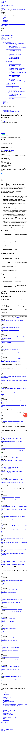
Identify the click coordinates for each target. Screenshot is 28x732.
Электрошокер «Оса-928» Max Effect (9, 650)
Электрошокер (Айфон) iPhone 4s (11, 111)
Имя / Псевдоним (5, 299)
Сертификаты (6, 698)
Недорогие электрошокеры (15, 66)
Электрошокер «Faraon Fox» (7, 621)
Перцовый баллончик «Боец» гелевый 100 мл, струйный (14, 542)
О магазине (6, 694)
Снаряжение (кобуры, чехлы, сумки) (17, 47)
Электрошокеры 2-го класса (15, 71)
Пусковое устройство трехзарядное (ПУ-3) (10, 361)
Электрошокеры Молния (14, 75)
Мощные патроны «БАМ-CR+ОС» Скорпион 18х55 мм (13, 509)
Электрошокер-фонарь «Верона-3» (9, 640)
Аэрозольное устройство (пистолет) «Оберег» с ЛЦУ (13, 564)
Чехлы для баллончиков (14, 60)
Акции (4, 101)
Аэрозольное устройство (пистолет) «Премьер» (12, 482)
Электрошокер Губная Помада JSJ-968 (9, 659)
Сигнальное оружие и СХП (12, 86)
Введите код (4, 312)
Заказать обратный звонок (7, 4)
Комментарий (4, 305)
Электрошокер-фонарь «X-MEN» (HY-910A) (11, 611)
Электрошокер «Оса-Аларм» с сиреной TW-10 (11, 583)
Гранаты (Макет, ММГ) (14, 95)
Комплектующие (13, 46)
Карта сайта (6, 700)
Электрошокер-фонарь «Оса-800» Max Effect (11, 602)
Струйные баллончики (14, 57)
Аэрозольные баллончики (15, 50)
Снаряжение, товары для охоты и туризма (15, 99)
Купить (2, 324)
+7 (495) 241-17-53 (5, 722)
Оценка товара (4, 309)
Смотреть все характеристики (7, 150)
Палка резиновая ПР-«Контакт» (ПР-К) (10, 352)
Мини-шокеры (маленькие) (15, 64)
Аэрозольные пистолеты (9, 710)
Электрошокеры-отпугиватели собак (17, 82)
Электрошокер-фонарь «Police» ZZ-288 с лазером (12, 320)
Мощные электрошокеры (14, 65)
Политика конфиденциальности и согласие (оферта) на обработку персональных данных (15, 704)
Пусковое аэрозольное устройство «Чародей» (11, 423)
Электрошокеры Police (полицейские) (17, 72)
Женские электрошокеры (14, 62)
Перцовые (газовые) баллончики (13, 49)
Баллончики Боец (13, 51)
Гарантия (5, 20)
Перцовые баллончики (8, 711)
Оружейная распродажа (8, 701)
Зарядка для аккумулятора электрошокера (10, 679)
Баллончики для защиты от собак (16, 53)
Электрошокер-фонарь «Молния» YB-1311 (10, 669)
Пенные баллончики (13, 55)
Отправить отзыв (23, 316)
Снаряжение (6, 720)
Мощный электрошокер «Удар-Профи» (10, 499)
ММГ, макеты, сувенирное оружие (14, 92)
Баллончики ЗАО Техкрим (15, 54)
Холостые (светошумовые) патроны (17, 91)
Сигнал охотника (13, 90)
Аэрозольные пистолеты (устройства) (15, 43)
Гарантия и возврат (7, 697)
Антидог (11, 87)
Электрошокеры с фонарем (15, 80)
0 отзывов (3, 133)
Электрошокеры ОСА (14, 76)
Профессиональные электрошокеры (17, 68)
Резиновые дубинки (10, 83)
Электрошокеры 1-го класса (15, 69)
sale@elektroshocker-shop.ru (7, 5)
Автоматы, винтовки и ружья (15, 94)
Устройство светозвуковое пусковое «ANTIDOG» (12, 450)
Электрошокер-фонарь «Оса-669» (8, 631)
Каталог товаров (7, 42)
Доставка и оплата (7, 18)
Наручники (8, 84)
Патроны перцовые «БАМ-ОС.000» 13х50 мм (11, 460)
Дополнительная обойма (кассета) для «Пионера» (12, 519)
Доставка (5, 102)
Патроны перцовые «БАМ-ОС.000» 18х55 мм (11, 441)
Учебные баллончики (14, 58)
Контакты (5, 21)
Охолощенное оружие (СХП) (15, 88)
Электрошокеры (10, 61)
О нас (4, 17)
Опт (4, 702)
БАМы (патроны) (13, 45)
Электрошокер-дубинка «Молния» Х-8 (10, 330)
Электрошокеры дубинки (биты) (16, 73)
